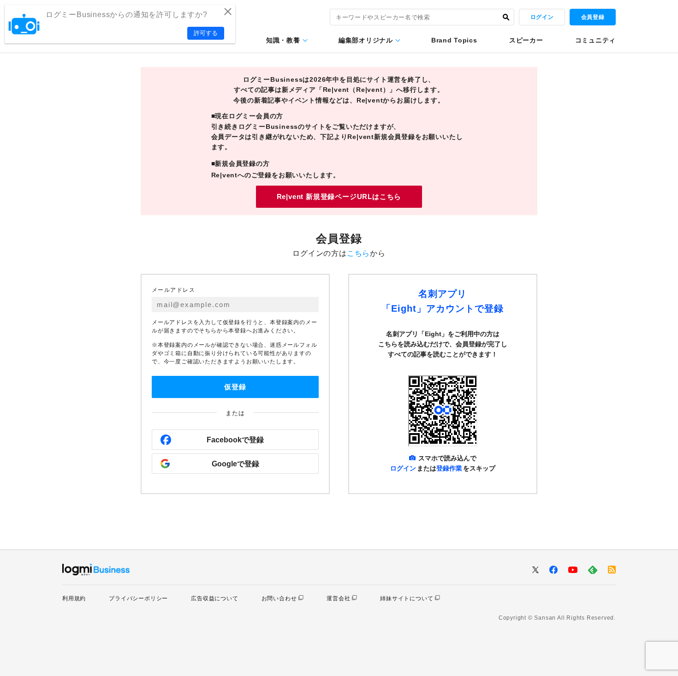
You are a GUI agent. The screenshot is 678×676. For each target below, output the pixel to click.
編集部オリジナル (366, 40)
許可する (206, 33)
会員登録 (592, 17)
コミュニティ (595, 40)
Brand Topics (454, 40)
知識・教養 (283, 40)
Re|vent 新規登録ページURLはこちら (339, 196)
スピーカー (526, 40)
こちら (358, 253)
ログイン (541, 17)
